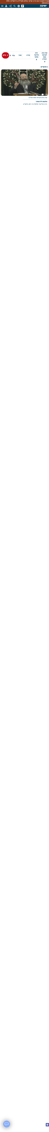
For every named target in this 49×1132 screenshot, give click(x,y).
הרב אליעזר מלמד (36, 53)
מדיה (28, 53)
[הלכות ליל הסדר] (24, 86)
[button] (47, 1125)
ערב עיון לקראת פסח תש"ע (44, 53)
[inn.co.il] (22, 4)
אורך (20, 53)
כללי (12, 53)
